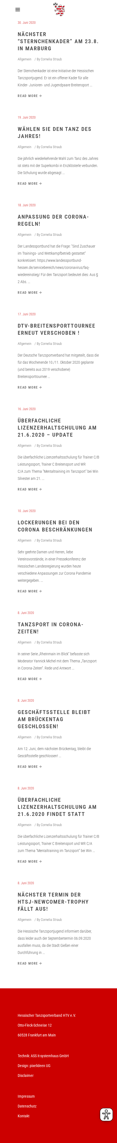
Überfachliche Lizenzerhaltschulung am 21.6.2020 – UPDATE (57, 427)
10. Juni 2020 (27, 511)
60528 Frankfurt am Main (37, 1035)
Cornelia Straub (51, 59)
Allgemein (24, 59)
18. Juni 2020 (27, 205)
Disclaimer (25, 1075)
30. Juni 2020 (27, 23)
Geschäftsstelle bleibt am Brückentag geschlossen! (54, 719)
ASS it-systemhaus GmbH (50, 1056)
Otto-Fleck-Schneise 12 (35, 1025)
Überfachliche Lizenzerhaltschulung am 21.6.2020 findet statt (57, 807)
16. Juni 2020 (27, 409)
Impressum (26, 1096)
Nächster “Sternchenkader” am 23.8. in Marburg (58, 41)
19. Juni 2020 (27, 117)
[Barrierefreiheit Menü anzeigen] (106, 1114)
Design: (23, 1065)
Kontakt (23, 1116)
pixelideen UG (40, 1065)
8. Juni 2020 (26, 613)
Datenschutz (27, 1106)
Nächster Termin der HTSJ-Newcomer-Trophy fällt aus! (53, 901)
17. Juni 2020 (27, 314)
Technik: (24, 1056)
